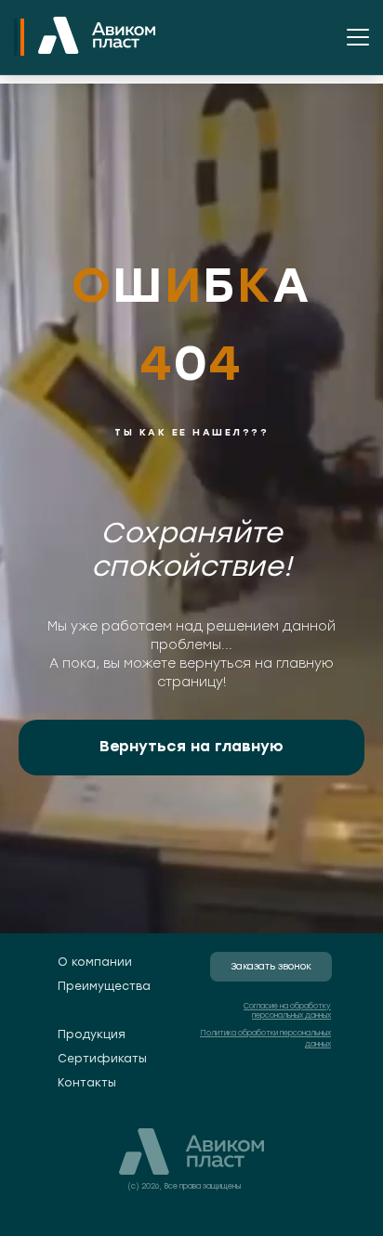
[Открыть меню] (358, 37)
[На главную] (96, 37)
